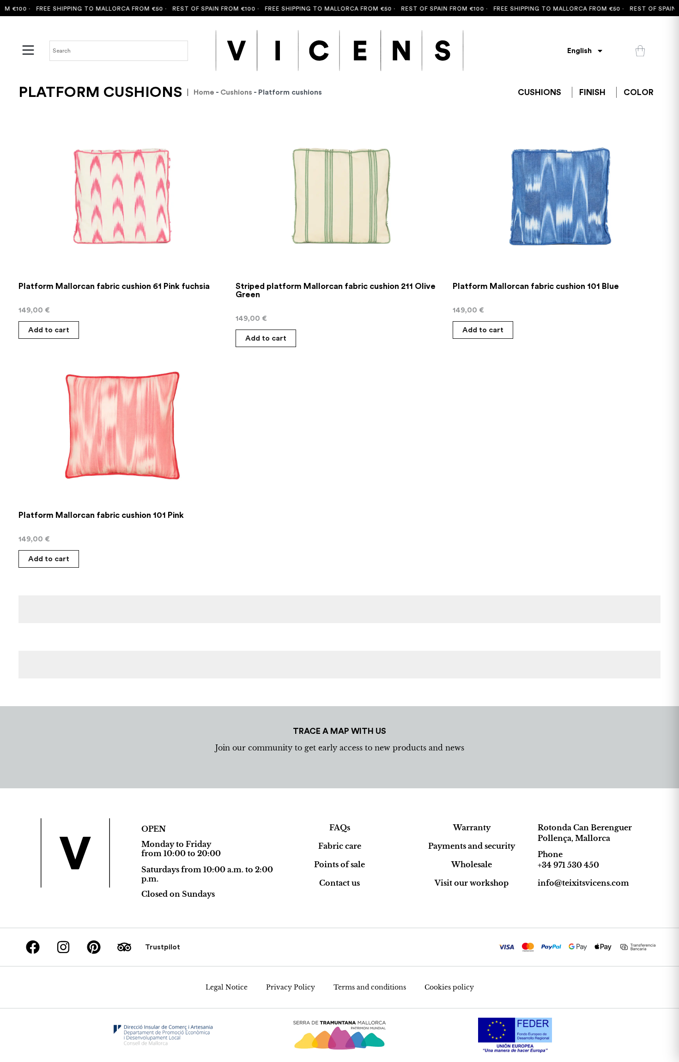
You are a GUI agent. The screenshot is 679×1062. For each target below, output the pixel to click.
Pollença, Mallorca (574, 838)
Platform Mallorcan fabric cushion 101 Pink (101, 515)
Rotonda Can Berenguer (585, 827)
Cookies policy (449, 987)
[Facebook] (32, 947)
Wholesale (471, 864)
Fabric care (339, 846)
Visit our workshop (472, 883)
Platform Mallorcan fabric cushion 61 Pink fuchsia (114, 286)
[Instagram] (63, 947)
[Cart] (640, 51)
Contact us (339, 883)
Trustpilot (162, 947)
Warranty (472, 827)
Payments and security (471, 846)
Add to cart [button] (48, 330)
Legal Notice (227, 987)
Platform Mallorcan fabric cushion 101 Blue (536, 286)
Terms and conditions (369, 987)
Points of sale (339, 864)
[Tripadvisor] (124, 947)
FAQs (339, 827)
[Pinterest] (93, 947)
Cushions (236, 92)
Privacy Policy (290, 987)
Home (204, 92)
